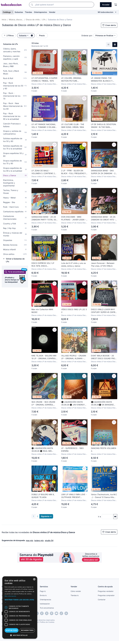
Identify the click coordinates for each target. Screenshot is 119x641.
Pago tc (43, 591)
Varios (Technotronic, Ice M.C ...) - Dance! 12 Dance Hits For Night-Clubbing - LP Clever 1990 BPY (104, 496)
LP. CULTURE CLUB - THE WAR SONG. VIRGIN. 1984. (72, 125)
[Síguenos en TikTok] (61, 613)
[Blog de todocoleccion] (66, 613)
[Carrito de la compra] (115, 4)
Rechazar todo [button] (27, 630)
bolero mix (39, 540)
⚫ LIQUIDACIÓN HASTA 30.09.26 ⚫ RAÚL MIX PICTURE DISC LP (42, 449)
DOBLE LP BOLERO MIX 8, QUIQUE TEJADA (42, 495)
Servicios (44, 586)
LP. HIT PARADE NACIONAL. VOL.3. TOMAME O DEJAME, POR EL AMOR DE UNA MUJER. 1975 (44, 126)
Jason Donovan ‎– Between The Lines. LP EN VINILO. (102, 264)
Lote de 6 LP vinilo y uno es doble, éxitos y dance (73, 264)
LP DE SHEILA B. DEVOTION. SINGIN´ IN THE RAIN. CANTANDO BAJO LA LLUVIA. (103, 126)
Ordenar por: (87, 35)
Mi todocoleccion (105, 12)
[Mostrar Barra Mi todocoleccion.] (115, 12)
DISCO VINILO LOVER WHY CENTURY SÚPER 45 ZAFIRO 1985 (104, 311)
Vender (52, 12)
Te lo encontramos (47, 608)
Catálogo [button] (7, 12)
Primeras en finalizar (104, 35)
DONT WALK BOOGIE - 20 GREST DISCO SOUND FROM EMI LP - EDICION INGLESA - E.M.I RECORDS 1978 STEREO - (104, 357)
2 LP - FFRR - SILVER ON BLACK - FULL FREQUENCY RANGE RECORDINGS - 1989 (74, 172)
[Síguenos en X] (46, 613)
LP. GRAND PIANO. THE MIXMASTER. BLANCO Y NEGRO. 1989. (101, 79)
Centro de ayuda (105, 586)
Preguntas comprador (106, 595)
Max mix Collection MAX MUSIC (42, 310)
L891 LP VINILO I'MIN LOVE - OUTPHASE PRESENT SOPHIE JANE (74, 496)
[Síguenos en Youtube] (56, 613)
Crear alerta (110, 25)
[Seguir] (54, 52)
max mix (29, 540)
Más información (10, 596)
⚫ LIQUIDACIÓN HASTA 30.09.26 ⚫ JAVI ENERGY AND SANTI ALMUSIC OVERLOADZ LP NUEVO (73, 403)
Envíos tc (43, 595)
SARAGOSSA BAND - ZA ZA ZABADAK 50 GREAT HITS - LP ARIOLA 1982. (103, 218)
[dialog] (19, 607)
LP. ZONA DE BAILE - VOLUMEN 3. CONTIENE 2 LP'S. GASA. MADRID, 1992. (43, 172)
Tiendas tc (75, 595)
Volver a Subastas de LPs (15, 260)
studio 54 (49, 540)
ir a (99, 516)
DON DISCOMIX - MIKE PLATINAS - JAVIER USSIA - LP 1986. (73, 218)
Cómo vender (76, 591)
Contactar (101, 600)
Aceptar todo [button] (11, 630)
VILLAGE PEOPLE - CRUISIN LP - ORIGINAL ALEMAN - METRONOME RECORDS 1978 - (73, 357)
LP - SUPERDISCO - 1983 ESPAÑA (72, 449)
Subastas (19, 12)
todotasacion (45, 604)
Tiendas (28, 12)
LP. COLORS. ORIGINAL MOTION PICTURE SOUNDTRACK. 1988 (71, 79)
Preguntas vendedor (105, 591)
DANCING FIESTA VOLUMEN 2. (103, 449)
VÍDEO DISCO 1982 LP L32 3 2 (74, 310)
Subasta (23, 35)
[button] (20, 600)
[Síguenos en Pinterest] (51, 613)
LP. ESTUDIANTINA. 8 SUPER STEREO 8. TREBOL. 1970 (44, 79)
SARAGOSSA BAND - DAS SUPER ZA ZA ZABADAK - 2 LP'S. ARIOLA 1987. (103, 172)
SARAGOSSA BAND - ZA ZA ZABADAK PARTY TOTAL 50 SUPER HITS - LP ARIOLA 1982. (43, 218)
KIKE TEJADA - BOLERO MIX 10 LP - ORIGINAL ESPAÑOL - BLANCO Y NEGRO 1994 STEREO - (44, 357)
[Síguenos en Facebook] (42, 613)
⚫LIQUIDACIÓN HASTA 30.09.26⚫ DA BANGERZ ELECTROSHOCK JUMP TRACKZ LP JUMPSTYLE (102, 403)
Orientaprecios (40, 12)
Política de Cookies (47, 622)
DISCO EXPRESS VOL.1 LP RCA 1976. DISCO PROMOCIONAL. (42, 264)
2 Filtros (10, 35)
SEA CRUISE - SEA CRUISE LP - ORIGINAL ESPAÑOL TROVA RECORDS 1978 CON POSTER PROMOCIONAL (43, 403)
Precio (42, 35)
